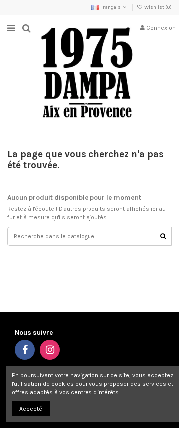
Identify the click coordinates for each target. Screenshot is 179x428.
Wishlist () (157, 7)
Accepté (30, 408)
